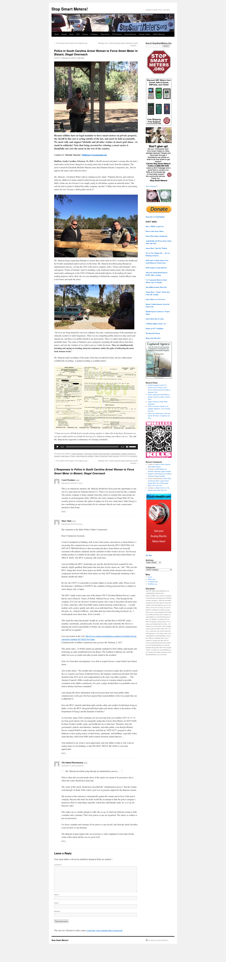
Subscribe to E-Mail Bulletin (155, 217)
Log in (150, 577)
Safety (97, 456)
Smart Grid (104, 456)
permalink (133, 456)
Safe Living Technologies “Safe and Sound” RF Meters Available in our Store (159, 415)
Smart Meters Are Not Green (155, 299)
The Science (117, 34)
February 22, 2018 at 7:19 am (71, 483)
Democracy (88, 454)
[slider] (133, 446)
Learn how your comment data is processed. (105, 930)
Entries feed (151, 579)
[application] (96, 446)
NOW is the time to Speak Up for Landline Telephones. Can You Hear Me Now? (159, 408)
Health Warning (158, 34)
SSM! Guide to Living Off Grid (156, 268)
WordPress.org (152, 584)
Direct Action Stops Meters (155, 231)
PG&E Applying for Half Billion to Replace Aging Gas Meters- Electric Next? (159, 396)
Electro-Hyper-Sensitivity (101, 454)
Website (57, 911)
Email (56, 903)
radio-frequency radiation (85, 456)
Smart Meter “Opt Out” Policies (156, 248)
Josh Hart (80, 58)
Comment (58, 864)
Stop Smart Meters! (70, 9)
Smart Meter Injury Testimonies (156, 236)
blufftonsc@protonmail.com (94, 154)
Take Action (104, 34)
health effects (115, 454)
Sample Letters (144, 34)
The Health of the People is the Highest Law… (71, 43)
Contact (85, 34)
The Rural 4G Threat (153, 333)
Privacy (72, 456)
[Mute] (127, 446)
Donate (64, 34)
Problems (94, 34)
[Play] (57, 446)
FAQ (78, 34)
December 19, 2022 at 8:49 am (72, 766)
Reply (63, 511)
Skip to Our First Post (153, 338)
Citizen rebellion (77, 454)
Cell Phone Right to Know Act (156, 324)
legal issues (65, 456)
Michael (150, 474)
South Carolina (113, 456)
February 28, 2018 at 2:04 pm (71, 524)
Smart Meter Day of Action (155, 319)
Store (71, 34)
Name (57, 894)
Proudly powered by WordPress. (158, 940)
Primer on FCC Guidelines (154, 328)
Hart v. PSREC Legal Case (155, 226)
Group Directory (130, 34)
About (56, 34)
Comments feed (152, 581)
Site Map (149, 555)
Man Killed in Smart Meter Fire (156, 287)
